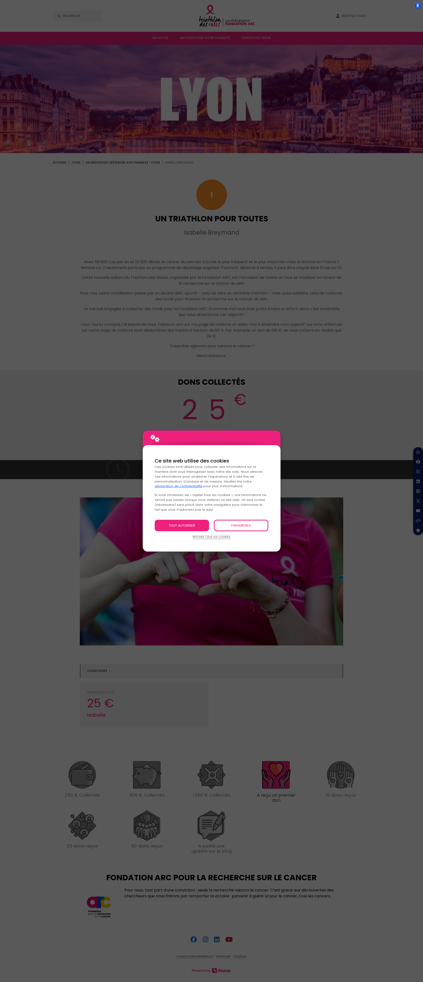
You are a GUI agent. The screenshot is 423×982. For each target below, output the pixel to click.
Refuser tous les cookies (212, 537)
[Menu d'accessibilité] (418, 5)
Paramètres (241, 525)
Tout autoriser (182, 525)
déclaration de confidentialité (178, 486)
